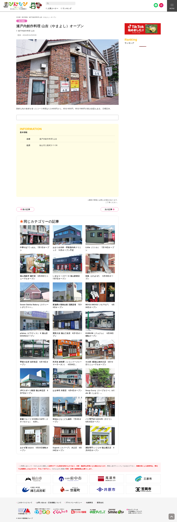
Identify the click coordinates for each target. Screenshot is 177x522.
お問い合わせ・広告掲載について (48, 502)
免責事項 (89, 502)
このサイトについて (24, 502)
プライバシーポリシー (74, 502)
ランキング (67, 8)
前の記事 (26, 209)
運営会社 (100, 502)
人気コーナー (53, 8)
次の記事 (108, 209)
